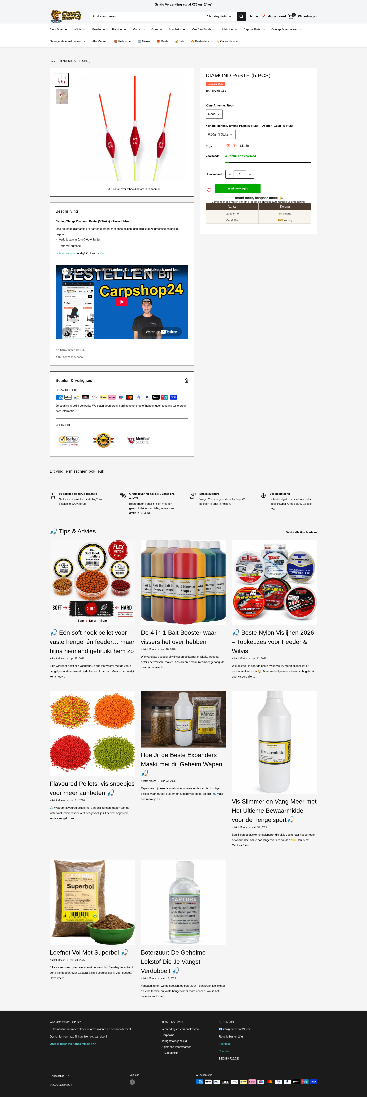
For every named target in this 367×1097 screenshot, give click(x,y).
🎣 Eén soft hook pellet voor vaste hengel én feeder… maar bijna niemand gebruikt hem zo (92, 641)
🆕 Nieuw (144, 41)
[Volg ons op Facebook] (132, 1082)
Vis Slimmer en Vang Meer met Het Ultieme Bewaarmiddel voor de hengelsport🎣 (274, 810)
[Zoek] (241, 16)
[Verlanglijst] (263, 16)
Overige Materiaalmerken (65, 41)
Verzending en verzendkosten (180, 1029)
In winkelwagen (237, 188)
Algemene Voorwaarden (176, 1046)
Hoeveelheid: (214, 174)
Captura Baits (252, 29)
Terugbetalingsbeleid (174, 1041)
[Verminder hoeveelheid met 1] (230, 174)
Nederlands (58, 1075)
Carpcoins (168, 1035)
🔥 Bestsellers (200, 41)
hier (102, 253)
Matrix (136, 29)
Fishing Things (216, 91)
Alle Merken (99, 41)
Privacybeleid (170, 1052)
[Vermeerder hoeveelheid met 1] (250, 174)
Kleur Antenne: (220, 105)
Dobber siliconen (66, 253)
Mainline (227, 29)
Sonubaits (175, 29)
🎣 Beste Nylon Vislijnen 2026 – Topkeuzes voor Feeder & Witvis (273, 641)
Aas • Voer (56, 29)
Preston (117, 29)
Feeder (96, 29)
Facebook (225, 1043)
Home (53, 61)
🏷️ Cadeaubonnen (227, 41)
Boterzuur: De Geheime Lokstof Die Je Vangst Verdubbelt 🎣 (173, 961)
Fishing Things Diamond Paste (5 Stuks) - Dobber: (249, 126)
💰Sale (179, 41)
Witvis (77, 29)
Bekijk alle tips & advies (302, 532)
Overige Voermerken (284, 29)
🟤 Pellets (120, 41)
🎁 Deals (162, 41)
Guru (154, 29)
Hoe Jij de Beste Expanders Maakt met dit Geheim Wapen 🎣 (181, 764)
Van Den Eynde (201, 29)
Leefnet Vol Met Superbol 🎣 (89, 952)
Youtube (224, 1051)
